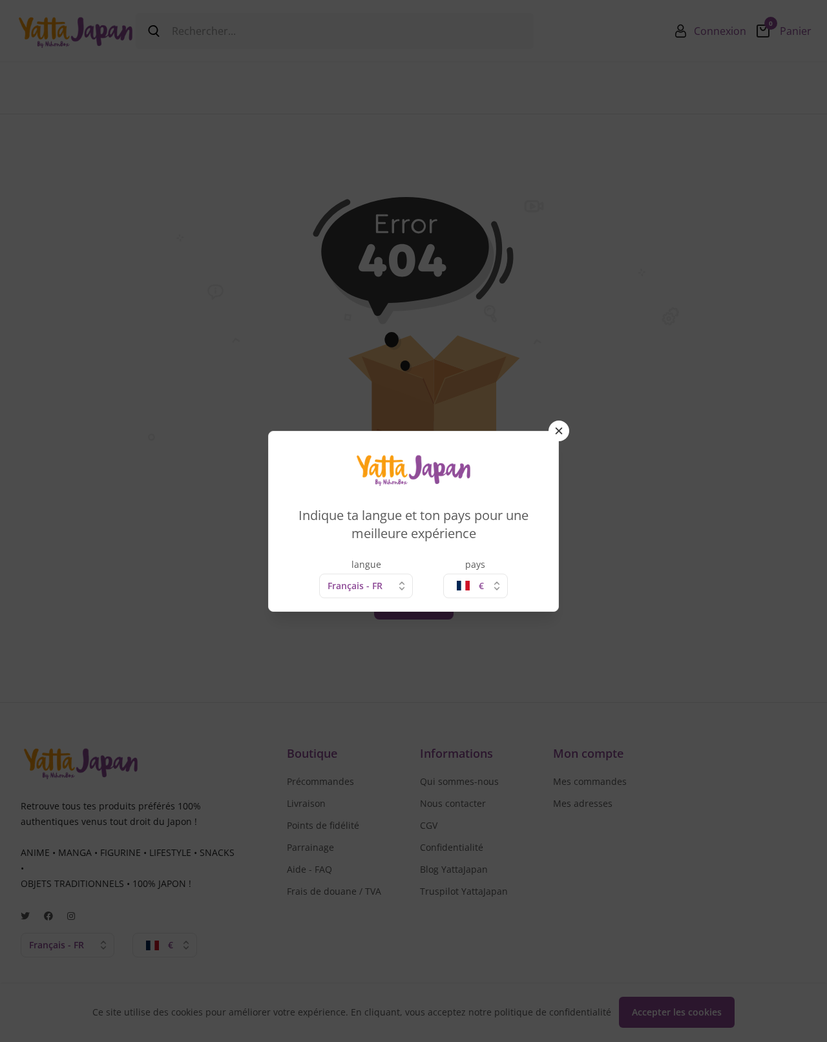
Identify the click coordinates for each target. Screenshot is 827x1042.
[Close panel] (559, 431)
